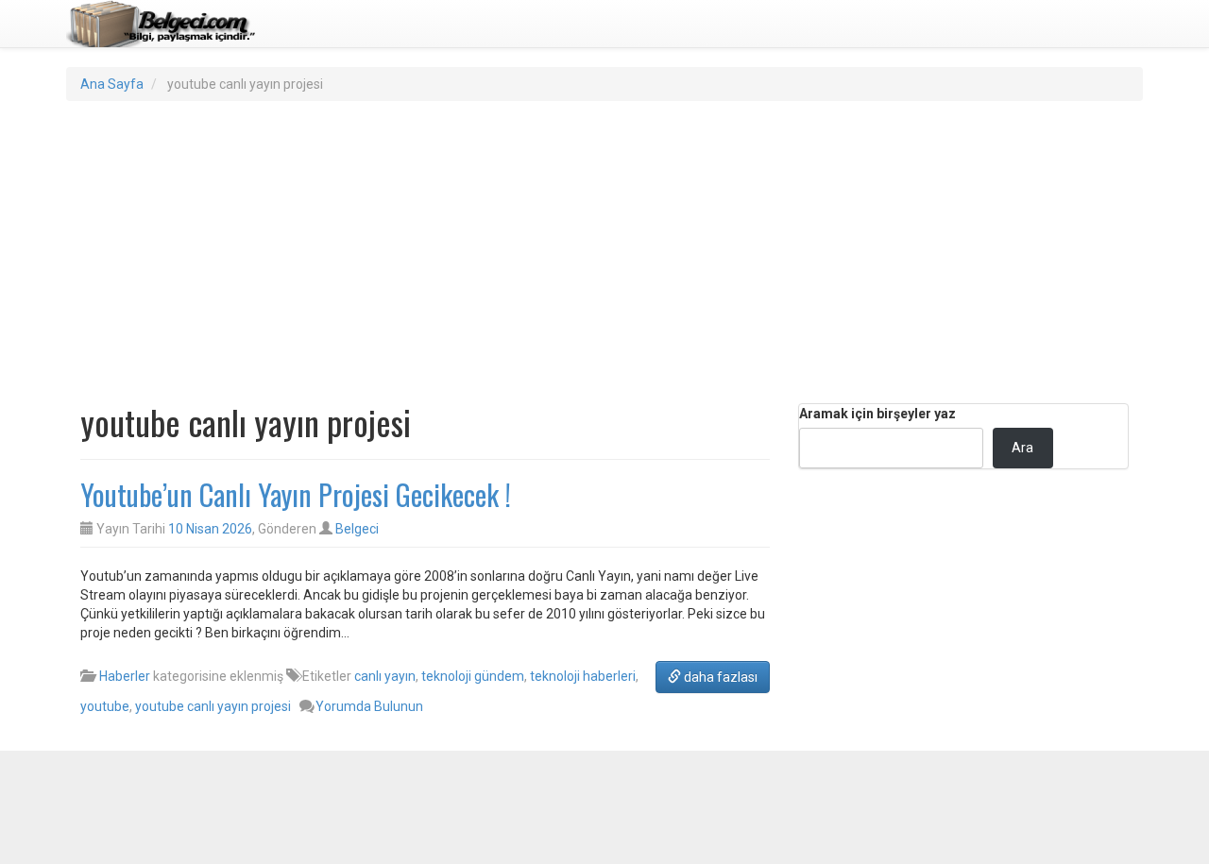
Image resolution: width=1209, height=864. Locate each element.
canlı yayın (385, 676)
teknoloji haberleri (583, 676)
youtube (104, 706)
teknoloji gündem (472, 676)
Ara (1022, 447)
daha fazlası (719, 677)
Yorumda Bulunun (369, 706)
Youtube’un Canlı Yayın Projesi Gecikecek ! (295, 494)
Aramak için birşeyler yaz (877, 413)
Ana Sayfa (112, 84)
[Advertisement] (604, 252)
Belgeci (357, 528)
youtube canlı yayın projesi (213, 706)
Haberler (124, 676)
